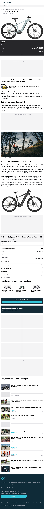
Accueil (2, 9)
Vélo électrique (7, 9)
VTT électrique (40, 47)
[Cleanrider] (6, 2)
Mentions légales (10, 502)
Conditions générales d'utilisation (32, 502)
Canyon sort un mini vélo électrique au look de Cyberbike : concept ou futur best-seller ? (26, 468)
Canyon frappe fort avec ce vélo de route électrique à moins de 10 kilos (27, 460)
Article (2, 381)
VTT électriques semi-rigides (37, 48)
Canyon (12, 9)
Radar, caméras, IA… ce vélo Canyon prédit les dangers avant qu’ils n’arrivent (24, 386)
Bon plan (7, 381)
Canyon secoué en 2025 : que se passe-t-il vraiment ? (22, 415)
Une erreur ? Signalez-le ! (5, 277)
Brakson (23, 505)
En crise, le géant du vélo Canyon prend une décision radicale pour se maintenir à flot (26, 408)
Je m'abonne (13, 496)
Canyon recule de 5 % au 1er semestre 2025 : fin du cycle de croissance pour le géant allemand (27, 438)
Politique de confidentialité (19, 502)
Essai (11, 381)
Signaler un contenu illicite (8, 504)
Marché (12, 402)
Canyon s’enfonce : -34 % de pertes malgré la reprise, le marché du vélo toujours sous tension (27, 401)
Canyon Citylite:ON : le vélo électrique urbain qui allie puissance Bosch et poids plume (27, 445)
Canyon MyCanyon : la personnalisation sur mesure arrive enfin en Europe (27, 452)
